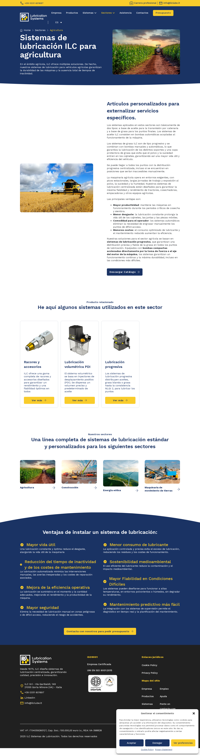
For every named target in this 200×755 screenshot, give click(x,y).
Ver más (37, 400)
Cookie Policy (147, 749)
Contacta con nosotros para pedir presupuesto (98, 631)
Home (27, 30)
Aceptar (131, 743)
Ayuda (163, 696)
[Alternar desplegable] (95, 13)
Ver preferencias (183, 743)
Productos (72, 12)
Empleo (164, 688)
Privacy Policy (150, 672)
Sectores (106, 12)
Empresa (56, 12)
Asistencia (126, 12)
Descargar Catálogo (123, 271)
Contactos (142, 12)
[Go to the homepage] (33, 17)
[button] (193, 713)
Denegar (157, 743)
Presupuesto (163, 12)
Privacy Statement (163, 749)
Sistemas (88, 12)
